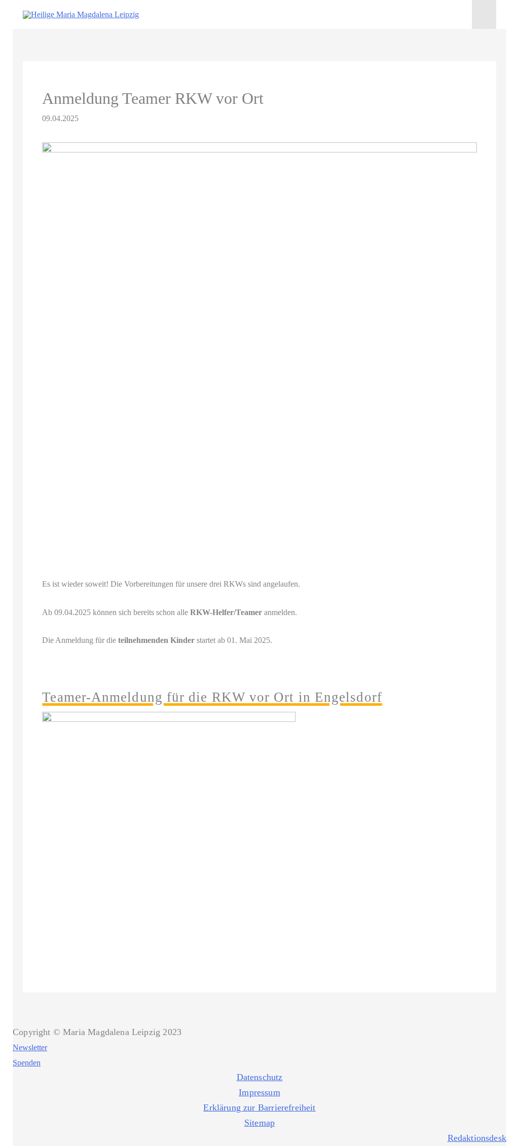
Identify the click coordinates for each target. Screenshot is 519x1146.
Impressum (259, 1092)
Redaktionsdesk (477, 1138)
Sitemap (259, 1123)
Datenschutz (260, 1077)
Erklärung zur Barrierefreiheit (259, 1107)
